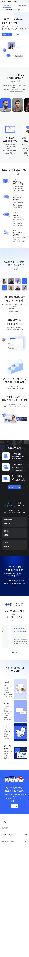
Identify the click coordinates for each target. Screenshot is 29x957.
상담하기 (16, 34)
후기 (19, 10)
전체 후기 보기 (14, 652)
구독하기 (14, 806)
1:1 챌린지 (9, 1)
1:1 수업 (4, 1)
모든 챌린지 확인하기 (14, 487)
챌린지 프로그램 (9, 10)
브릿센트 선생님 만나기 (14, 311)
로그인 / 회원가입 (22, 6)
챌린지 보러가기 (7, 34)
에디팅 (15, 1)
